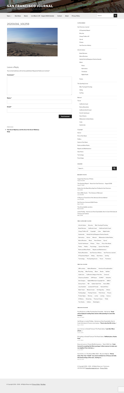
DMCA (109, 280)
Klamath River (104, 286)
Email (9, 107)
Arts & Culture (81, 50)
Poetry (81, 79)
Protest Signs (82, 296)
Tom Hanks (81, 302)
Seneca (108, 296)
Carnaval (106, 274)
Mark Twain (81, 289)
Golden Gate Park (96, 283)
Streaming (88, 299)
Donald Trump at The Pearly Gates (95, 329)
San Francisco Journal (30, 6)
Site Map (43, 384)
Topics (8, 16)
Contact (59, 16)
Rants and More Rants (83, 145)
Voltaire (89, 302)
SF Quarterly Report (84, 30)
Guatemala (82, 125)
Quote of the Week (82, 142)
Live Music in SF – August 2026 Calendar (42, 16)
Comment (11, 75)
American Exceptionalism (105, 268)
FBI (88, 283)
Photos (81, 42)
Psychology (80, 158)
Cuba (80, 122)
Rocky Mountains (84, 107)
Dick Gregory (81, 280)
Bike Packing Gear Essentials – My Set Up (98, 311)
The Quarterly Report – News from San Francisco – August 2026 (94, 183)
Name (9, 98)
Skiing (81, 90)
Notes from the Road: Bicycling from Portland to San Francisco (94, 188)
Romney (90, 296)
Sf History (81, 299)
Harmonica (84, 68)
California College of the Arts (94, 274)
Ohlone (108, 289)
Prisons (109, 293)
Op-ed (81, 39)
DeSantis (108, 277)
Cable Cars (81, 274)
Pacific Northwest (84, 113)
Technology (80, 155)
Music (81, 62)
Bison (96, 271)
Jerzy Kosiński (82, 286)
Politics (79, 139)
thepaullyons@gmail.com (92, 368)
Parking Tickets (92, 293)
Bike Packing (89, 271)
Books (102, 271)
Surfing (81, 93)
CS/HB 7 (101, 277)
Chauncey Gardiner (83, 277)
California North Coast (85, 110)
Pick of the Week (82, 136)
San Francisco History (85, 45)
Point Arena (102, 293)
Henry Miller (106, 283)
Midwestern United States (86, 119)
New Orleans (82, 116)
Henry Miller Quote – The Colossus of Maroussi (89, 193)
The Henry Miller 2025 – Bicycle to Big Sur (98, 353)
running (102, 296)
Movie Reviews (83, 56)
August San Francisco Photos (85, 179)
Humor (26, 16)
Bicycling (80, 271)
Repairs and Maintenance (84, 148)
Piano (83, 65)
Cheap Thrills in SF (84, 36)
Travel (79, 100)
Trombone (84, 71)
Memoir (79, 97)
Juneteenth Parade (93, 286)
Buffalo (108, 271)
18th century (81, 268)
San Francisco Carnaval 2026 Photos (87, 202)
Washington (96, 302)
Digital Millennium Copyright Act (96, 280)
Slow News (18, 16)
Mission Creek (91, 289)
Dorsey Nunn (81, 283)
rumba (96, 296)
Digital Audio (84, 74)
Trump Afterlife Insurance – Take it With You (99, 344)
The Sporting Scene (82, 83)
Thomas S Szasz (98, 299)
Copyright (80, 129)
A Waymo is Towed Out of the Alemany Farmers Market (92, 197)
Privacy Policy (76, 16)
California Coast (83, 104)
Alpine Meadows (91, 268)
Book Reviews (83, 53)
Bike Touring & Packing (85, 87)
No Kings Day (100, 289)
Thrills (106, 299)
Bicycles (81, 33)
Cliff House (94, 277)
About (67, 16)
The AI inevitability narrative (84, 207)
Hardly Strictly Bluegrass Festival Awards (90, 59)
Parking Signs (82, 293)
